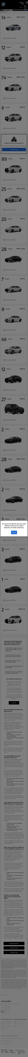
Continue (14, 532)
